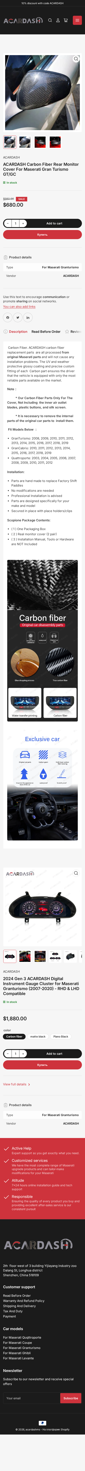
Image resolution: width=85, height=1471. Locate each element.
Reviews (77, 331)
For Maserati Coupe (17, 1343)
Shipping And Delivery (19, 1306)
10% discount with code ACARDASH (42, 3)
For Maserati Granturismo (21, 1348)
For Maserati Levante (18, 1358)
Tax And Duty (12, 1311)
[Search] (50, 20)
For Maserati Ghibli (17, 1353)
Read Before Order (46, 331)
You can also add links (19, 307)
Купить (42, 234)
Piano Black (60, 1036)
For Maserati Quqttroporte (22, 1337)
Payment (9, 1316)
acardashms (33, 1429)
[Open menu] (77, 20)
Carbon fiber (14, 1036)
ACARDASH (11, 157)
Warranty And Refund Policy (23, 1301)
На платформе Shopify (56, 1429)
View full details (15, 1084)
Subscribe (71, 1398)
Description (18, 331)
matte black (37, 1036)
